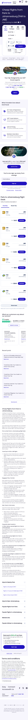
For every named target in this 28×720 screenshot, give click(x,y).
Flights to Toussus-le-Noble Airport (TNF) (12, 591)
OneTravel (4, 58)
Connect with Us (11, 688)
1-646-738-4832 (17, 85)
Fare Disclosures (7, 681)
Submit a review (14, 325)
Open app (14, 647)
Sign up (14, 183)
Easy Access (5, 688)
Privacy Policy (18, 190)
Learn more (14, 151)
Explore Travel (14, 2)
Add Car (22, 50)
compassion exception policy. (9, 678)
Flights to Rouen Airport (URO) (10, 595)
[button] (21, 1)
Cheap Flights (12, 58)
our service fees (12, 670)
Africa (18, 58)
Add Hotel (16, 50)
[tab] (5, 27)
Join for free (14, 166)
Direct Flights (18, 52)
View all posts (14, 402)
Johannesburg (10, 59)
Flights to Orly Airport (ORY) (9, 586)
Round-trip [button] (10, 32)
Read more (6, 359)
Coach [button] (9, 38)
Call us (15, 92)
